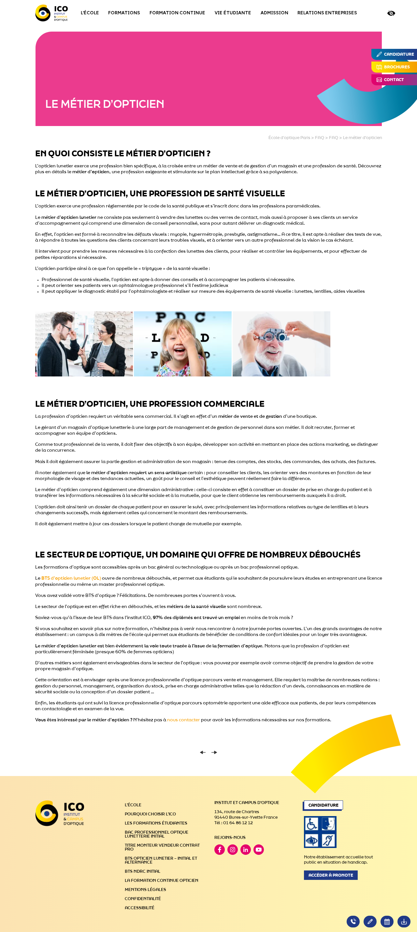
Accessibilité (139, 908)
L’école (133, 805)
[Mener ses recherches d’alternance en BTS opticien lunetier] (202, 752)
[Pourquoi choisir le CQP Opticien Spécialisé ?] (214, 752)
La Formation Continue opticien (161, 881)
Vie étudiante (233, 13)
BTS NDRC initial (142, 871)
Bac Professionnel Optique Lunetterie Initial (156, 834)
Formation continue (177, 13)
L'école (90, 13)
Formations (124, 13)
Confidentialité (143, 899)
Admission (274, 13)
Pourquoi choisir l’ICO (150, 814)
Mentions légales (145, 890)
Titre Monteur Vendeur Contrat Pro (162, 847)
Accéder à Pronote (331, 875)
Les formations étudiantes (156, 823)
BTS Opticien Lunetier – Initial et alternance (161, 860)
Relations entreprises (327, 13)
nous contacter (183, 720)
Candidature (323, 805)
